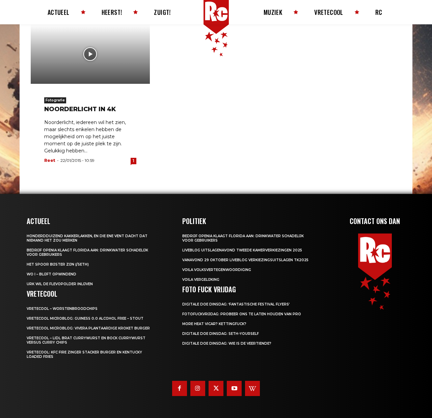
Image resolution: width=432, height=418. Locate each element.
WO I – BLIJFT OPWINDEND (51, 274)
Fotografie (55, 100)
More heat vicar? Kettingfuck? (214, 324)
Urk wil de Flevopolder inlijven (60, 284)
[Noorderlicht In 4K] (90, 54)
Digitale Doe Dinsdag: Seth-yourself (220, 333)
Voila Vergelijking (200, 279)
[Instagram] (197, 388)
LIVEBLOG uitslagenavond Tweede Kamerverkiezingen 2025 (242, 250)
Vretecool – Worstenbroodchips (62, 308)
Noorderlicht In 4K (80, 109)
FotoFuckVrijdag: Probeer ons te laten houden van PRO (241, 314)
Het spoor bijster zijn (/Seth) (58, 264)
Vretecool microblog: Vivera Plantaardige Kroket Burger (88, 328)
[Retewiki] (252, 388)
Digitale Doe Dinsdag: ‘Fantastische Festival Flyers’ (236, 304)
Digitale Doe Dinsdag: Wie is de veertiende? (226, 343)
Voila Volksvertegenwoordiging (216, 270)
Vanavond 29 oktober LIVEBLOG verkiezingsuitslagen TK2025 (245, 260)
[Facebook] (179, 388)
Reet (49, 160)
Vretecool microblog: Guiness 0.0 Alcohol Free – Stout (85, 318)
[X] (216, 388)
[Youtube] (234, 388)
